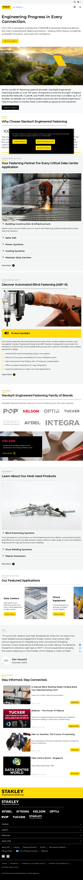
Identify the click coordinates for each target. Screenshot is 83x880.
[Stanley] (6, 7)
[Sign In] (74, 7)
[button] (74, 2)
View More (6, 265)
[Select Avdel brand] (32, 423)
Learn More (7, 374)
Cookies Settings (20, 141)
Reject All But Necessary (45, 141)
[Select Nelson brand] (31, 411)
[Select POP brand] (11, 411)
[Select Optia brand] (52, 411)
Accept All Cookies (43, 148)
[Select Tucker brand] (72, 411)
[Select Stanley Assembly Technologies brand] (11, 423)
